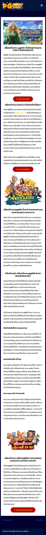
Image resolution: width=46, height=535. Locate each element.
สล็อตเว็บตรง (21, 112)
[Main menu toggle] (41, 5)
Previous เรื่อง (7, 520)
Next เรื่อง (40, 520)
